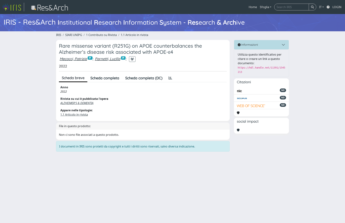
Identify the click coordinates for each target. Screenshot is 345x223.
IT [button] (320, 7)
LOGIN (336, 7)
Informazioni (249, 44)
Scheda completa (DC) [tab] (143, 78)
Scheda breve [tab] (73, 78)
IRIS (58, 35)
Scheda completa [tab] (104, 78)
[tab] (170, 78)
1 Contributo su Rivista (101, 35)
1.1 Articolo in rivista (134, 35)
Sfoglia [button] (264, 7)
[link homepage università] (50, 7)
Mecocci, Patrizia (73, 58)
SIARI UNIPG (73, 35)
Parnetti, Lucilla (107, 58)
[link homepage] (13, 7)
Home (253, 7)
